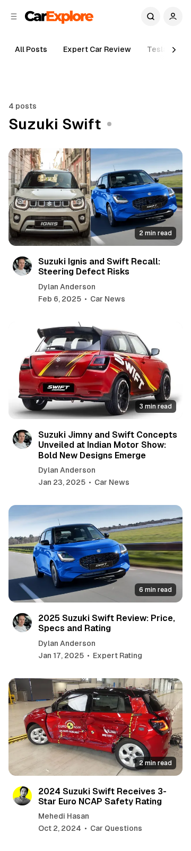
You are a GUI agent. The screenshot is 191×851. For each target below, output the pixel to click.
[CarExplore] (59, 16)
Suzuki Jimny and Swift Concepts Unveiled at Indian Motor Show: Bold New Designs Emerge (107, 445)
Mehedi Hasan (63, 816)
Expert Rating (117, 655)
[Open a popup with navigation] (13, 16)
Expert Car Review (97, 49)
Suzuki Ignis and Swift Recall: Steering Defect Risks (99, 266)
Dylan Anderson (67, 286)
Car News (107, 299)
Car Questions (116, 828)
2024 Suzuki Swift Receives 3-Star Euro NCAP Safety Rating (102, 796)
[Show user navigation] (173, 16)
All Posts (31, 49)
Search (150, 16)
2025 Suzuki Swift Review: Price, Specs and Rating (106, 623)
